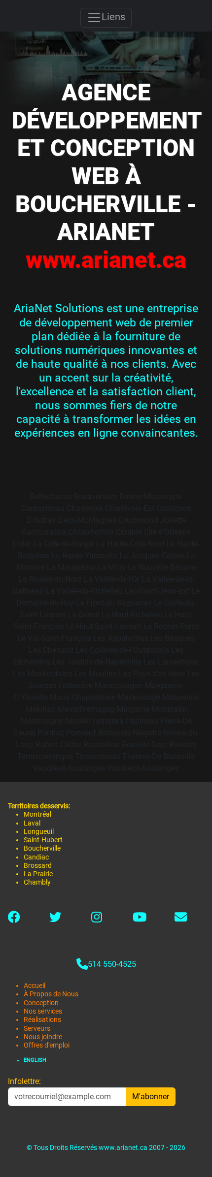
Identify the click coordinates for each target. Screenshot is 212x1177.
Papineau (142, 721)
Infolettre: (24, 1081)
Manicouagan (119, 685)
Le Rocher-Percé (171, 626)
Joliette (173, 520)
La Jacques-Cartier (151, 555)
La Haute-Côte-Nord (130, 543)
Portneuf (81, 732)
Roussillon (101, 744)
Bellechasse (50, 496)
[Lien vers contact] (181, 918)
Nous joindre (43, 1037)
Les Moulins (95, 673)
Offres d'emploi (47, 1045)
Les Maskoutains (42, 673)
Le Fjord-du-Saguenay (114, 602)
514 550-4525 (112, 964)
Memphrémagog (86, 709)
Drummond (138, 520)
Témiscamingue (45, 756)
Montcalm (169, 709)
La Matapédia (71, 567)
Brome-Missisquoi (150, 496)
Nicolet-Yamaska (94, 721)
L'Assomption (91, 532)
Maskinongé (138, 697)
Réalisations (42, 1020)
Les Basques (172, 638)
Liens (113, 17)
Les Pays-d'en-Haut (152, 673)
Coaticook (173, 508)
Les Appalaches (120, 638)
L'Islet (21, 543)
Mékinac (40, 709)
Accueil (34, 986)
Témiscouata (97, 756)
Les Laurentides (171, 662)
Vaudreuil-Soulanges (69, 768)
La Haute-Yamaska (84, 555)
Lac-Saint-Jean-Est (156, 591)
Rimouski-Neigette (129, 732)
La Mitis (111, 567)
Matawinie (180, 697)
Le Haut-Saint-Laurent (103, 626)
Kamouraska (44, 532)
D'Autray (41, 520)
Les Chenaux (51, 650)
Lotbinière (75, 685)
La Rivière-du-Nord (50, 579)
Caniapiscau (43, 508)
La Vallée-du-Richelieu (84, 591)
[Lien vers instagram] (96, 918)
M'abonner (150, 1096)
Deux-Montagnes (87, 520)
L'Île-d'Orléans (167, 532)
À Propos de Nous (51, 994)
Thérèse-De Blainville (158, 756)
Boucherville (42, 848)
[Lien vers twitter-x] (55, 918)
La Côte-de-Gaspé (63, 543)
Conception (41, 1003)
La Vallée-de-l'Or (112, 579)
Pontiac (50, 732)
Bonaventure (95, 496)
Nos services (43, 1011)
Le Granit (84, 614)
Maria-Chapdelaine (82, 697)
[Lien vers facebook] (14, 918)
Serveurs (37, 1028)
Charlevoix (85, 508)
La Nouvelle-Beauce (161, 567)
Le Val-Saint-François (54, 638)
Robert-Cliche (58, 744)
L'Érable (129, 532)
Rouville (135, 744)
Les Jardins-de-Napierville (96, 662)
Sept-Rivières (173, 744)
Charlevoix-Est (129, 508)
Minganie (133, 709)
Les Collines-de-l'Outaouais (122, 650)
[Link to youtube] (139, 918)
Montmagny (42, 721)
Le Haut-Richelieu (132, 614)
